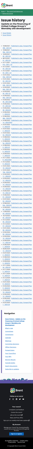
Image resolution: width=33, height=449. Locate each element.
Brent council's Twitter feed (20, 399)
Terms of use (21, 442)
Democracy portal (7, 13)
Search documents (11, 366)
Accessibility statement (11, 440)
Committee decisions (12, 344)
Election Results (10, 360)
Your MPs (8, 356)
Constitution (9, 334)
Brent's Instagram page (13, 399)
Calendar (8, 338)
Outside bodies (10, 363)
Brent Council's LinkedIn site (16, 399)
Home (3, 11)
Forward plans (9, 350)
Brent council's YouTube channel (23, 399)
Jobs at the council (15, 415)
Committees (9, 331)
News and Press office (16, 417)
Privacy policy (12, 442)
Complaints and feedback (16, 409)
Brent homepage (16, 390)
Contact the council (16, 412)
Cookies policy (24, 440)
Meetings (8, 341)
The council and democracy (15, 11)
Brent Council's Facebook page (10, 399)
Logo (7, 5)
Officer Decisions (10, 347)
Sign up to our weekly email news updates (15, 420)
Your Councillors (10, 353)
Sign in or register (16, 434)
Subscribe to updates (12, 369)
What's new (9, 328)
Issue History (7, 35)
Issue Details (7, 33)
